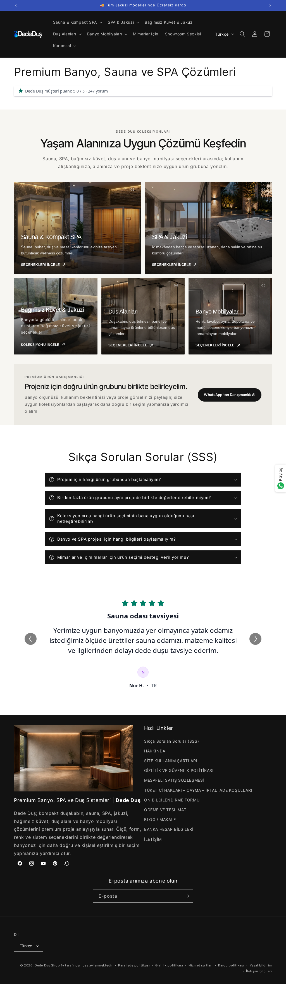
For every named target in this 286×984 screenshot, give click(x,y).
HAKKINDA (154, 751)
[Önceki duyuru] (16, 5)
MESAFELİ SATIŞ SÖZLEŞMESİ (174, 780)
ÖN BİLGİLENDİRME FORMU (171, 800)
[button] (77, 22)
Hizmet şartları (201, 965)
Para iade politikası (134, 965)
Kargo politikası (231, 965)
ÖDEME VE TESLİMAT (165, 809)
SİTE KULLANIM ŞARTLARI (170, 760)
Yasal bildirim (261, 965)
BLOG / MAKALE (160, 819)
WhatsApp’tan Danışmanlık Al (229, 394)
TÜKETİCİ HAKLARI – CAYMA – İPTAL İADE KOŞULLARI (198, 790)
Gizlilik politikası (169, 965)
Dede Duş (42, 965)
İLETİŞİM (153, 839)
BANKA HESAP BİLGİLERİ (169, 829)
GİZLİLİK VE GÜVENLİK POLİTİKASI (179, 770)
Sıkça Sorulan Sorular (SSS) (171, 741)
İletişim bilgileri (259, 971)
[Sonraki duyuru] (270, 5)
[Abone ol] (187, 896)
